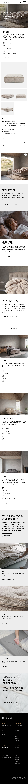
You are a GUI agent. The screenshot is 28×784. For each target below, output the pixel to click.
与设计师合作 (5, 755)
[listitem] (14, 362)
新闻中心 (17, 755)
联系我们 (17, 757)
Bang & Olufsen (6, 757)
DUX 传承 (17, 753)
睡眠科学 (17, 736)
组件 (3, 732)
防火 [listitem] (7, 50)
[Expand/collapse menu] (24, 2)
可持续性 (17, 740)
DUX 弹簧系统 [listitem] (8, 43)
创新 (16, 733)
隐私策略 (17, 759)
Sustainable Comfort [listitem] (11, 53)
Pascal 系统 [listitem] (8, 48)
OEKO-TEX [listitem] (8, 45)
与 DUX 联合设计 (6, 753)
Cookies (17, 761)
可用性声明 (17, 763)
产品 (3, 723)
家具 (3, 739)
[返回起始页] (6, 2)
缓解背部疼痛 (18, 738)
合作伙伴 (5, 746)
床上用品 (4, 734)
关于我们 (17, 746)
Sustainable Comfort (18, 731)
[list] (14, 167)
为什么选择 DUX (20, 723)
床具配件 (4, 737)
